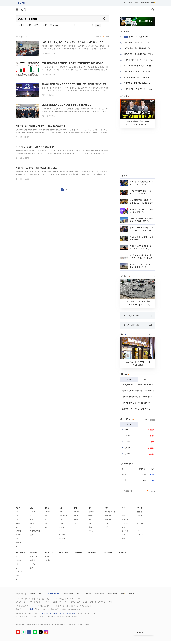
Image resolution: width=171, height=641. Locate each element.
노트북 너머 (140, 535)
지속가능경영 (121, 552)
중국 (89, 523)
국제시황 (18, 542)
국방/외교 (108, 519)
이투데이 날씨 (107, 552)
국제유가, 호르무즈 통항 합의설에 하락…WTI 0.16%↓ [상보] (145, 77)
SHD (126, 430)
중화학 (61, 523)
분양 (46, 523)
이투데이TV (49, 552)
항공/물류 (62, 527)
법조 (123, 512)
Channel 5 (78, 552)
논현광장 (139, 516)
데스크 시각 (140, 523)
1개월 (38, 25)
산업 (60, 508)
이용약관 (41, 593)
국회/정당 (108, 516)
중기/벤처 (62, 539)
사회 (123, 508)
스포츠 (18, 575)
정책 (46, 519)
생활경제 (76, 519)
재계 (60, 512)
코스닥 (146, 424)
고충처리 (79, 593)
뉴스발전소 (33, 552)
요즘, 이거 (33, 560)
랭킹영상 (47, 560)
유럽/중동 (91, 531)
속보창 (136, 2)
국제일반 (91, 516)
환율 (17, 539)
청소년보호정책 (68, 593)
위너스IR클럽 (92, 552)
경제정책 (76, 512)
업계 (46, 516)
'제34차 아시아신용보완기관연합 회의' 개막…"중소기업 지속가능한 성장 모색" (77, 84)
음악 (17, 568)
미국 (89, 519)
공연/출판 (18, 572)
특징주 (129, 379)
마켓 (17, 508)
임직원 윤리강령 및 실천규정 (68, 613)
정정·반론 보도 (99, 593)
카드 (31, 527)
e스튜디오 (48, 556)
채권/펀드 (18, 535)
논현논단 (139, 512)
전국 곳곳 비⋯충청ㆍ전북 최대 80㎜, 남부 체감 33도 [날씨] (145, 83)
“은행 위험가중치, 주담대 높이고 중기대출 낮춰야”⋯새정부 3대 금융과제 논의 (77, 42)
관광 (17, 556)
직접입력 (55, 25)
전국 (123, 527)
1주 (30, 25)
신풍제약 (127, 448)
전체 (22, 25)
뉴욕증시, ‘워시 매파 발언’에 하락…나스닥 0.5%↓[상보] (143, 89)
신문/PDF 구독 (145, 2)
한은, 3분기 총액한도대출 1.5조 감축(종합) (35, 147)
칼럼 (138, 531)
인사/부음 (125, 531)
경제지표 (76, 516)
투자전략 (146, 379)
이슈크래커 (33, 556)
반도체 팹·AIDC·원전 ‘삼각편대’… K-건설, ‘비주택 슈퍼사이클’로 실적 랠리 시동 (142, 258)
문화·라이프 (19, 552)
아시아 (90, 527)
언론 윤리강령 (44, 613)
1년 (46, 25)
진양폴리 (127, 442)
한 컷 (31, 568)
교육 (123, 516)
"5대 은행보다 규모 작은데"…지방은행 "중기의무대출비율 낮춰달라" (72, 63)
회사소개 (32, 593)
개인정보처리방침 (53, 593)
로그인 (123, 2)
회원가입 (130, 2)
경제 (75, 508)
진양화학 (127, 454)
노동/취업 (125, 523)
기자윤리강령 (54, 613)
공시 (17, 512)
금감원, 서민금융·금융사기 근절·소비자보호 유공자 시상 (66, 105)
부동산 (47, 508)
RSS (152, 2)
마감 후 (139, 527)
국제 (89, 508)
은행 (31, 516)
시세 (17, 519)
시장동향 (47, 512)
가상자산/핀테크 (35, 531)
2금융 (32, 523)
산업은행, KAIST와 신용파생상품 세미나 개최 (36, 168)
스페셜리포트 (63, 552)
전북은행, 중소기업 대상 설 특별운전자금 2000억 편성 (40, 126)
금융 (31, 508)
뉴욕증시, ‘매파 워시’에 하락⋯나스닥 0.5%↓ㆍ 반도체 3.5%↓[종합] (142, 230)
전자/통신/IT (63, 516)
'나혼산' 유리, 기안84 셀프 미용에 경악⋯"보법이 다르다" (143, 54)
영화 (17, 564)
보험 (31, 519)
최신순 (107, 37)
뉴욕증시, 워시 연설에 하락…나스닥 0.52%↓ (142, 37)
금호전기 (127, 436)
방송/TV (18, 560)
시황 (17, 516)
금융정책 (32, 512)
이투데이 (31, 609)
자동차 (61, 519)
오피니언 (139, 508)
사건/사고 (125, 519)
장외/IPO (18, 523)
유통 (60, 531)
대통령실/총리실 (110, 512)
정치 (106, 508)
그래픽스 (32, 564)
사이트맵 (132, 593)
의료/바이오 (62, 535)
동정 (123, 535)
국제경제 (91, 512)
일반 (17, 546)
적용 (98, 25)
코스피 (129, 424)
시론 (138, 519)
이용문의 (88, 593)
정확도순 (99, 37)
